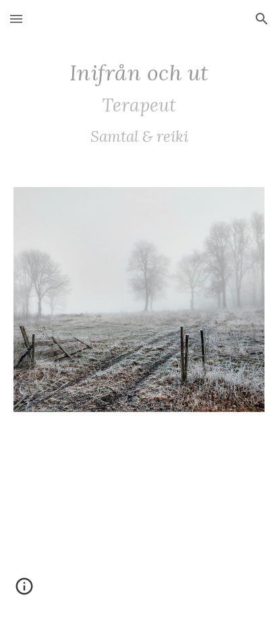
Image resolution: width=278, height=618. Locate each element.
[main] (139, 104)
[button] (16, 18)
